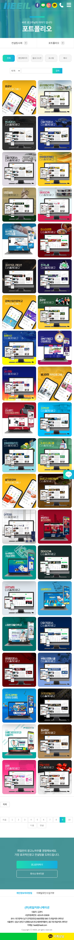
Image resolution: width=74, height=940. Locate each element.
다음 (32, 825)
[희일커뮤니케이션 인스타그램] (48, 5)
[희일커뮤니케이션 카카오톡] (54, 5)
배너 (65, 58)
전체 (9, 58)
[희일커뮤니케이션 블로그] (43, 5)
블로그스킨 (37, 58)
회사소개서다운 (37, 873)
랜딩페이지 (22, 58)
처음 (4, 820)
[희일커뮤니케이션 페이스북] (37, 5)
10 (69, 820)
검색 (57, 70)
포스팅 (51, 58)
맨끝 (42, 825)
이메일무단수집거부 (45, 893)
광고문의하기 (37, 864)
